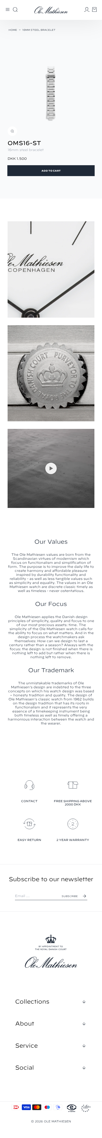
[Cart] (94, 9)
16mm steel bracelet (39, 29)
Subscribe (70, 896)
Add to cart (51, 170)
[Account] (87, 9)
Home (13, 29)
